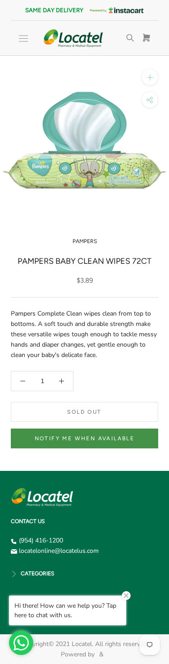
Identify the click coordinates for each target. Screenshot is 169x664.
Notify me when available (85, 438)
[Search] (130, 38)
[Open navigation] (23, 38)
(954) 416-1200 (41, 540)
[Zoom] (150, 77)
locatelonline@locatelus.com (59, 551)
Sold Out (84, 412)
